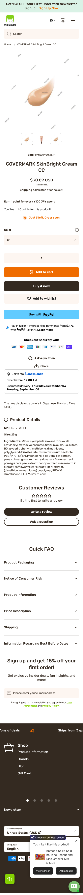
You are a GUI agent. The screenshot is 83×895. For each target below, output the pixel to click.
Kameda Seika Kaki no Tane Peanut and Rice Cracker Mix (59, 854)
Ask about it (66, 870)
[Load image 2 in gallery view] (41, 139)
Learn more (45, 330)
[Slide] (77, 230)
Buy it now (41, 286)
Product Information (33, 752)
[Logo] (10, 20)
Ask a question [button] (41, 522)
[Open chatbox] (74, 886)
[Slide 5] (56, 800)
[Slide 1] (27, 800)
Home (7, 44)
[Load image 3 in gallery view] (56, 139)
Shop (23, 745)
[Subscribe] (74, 693)
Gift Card (24, 773)
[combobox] (41, 34)
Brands (23, 759)
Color (7, 230)
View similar (43, 870)
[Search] (7, 34)
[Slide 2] (34, 800)
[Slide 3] (41, 800)
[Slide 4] (49, 800)
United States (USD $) (24, 833)
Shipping (26, 190)
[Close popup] (76, 840)
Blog (21, 766)
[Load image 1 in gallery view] (27, 139)
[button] (53, 20)
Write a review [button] (41, 512)
